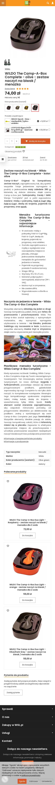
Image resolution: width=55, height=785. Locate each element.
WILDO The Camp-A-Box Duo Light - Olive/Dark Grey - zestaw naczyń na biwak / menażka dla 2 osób (27, 652)
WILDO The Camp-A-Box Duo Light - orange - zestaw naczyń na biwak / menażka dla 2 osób (27, 587)
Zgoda (22, 781)
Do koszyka (27, 535)
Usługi (6, 733)
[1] (17, 89)
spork (23, 206)
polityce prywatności (31, 775)
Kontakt (7, 741)
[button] (12, 159)
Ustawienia (47, 781)
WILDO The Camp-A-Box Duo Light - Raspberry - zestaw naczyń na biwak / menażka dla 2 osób (27, 523)
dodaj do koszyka (37, 141)
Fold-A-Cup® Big (42, 201)
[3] (22, 89)
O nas (5, 717)
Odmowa (33, 781)
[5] (27, 89)
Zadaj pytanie (13, 692)
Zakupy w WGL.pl (12, 725)
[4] (25, 89)
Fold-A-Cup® (10, 203)
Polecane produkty (15, 471)
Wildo (7, 69)
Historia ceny (11, 97)
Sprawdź (7, 709)
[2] (20, 89)
